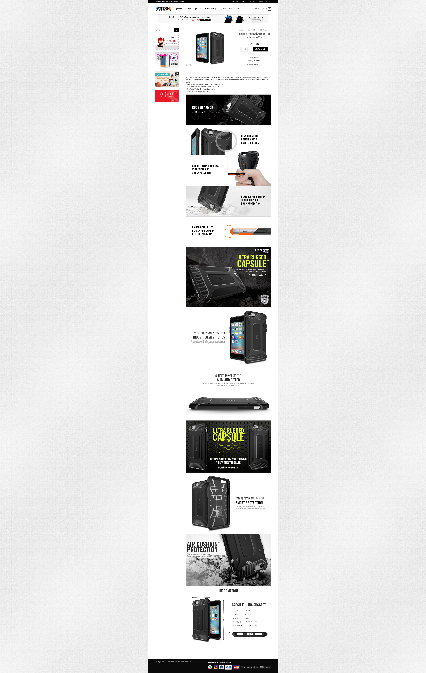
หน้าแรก (235, 1)
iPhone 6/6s (265, 30)
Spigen (256, 64)
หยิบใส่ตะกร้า (260, 49)
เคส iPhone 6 (253, 30)
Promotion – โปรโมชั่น (231, 9)
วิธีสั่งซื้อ (242, 1)
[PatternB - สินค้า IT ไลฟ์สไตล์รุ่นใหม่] (163, 9)
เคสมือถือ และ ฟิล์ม (184, 9)
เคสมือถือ (242, 30)
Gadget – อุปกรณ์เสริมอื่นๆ (206, 9)
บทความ (260, 1)
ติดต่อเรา (268, 1)
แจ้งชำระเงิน (251, 1)
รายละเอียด (189, 73)
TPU (260, 64)
